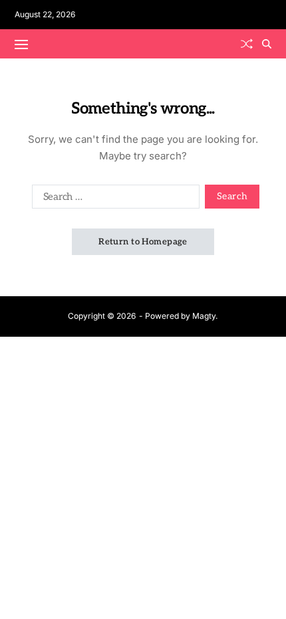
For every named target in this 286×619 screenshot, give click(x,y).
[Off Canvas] (21, 44)
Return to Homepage (143, 241)
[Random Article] (247, 44)
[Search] (266, 43)
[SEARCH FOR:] (113, 199)
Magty (203, 316)
